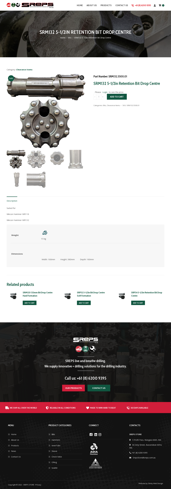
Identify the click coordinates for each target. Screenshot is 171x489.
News (13, 451)
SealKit (54, 468)
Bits (104, 105)
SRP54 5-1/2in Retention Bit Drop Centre (146, 294)
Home (13, 434)
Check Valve (57, 456)
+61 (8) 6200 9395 (143, 5)
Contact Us (16, 456)
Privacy (38, 485)
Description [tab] (12, 200)
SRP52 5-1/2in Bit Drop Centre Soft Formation (91, 294)
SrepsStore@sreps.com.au (144, 457)
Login (104, 92)
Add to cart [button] (30, 303)
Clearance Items (113, 105)
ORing (54, 462)
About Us (15, 440)
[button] (81, 77)
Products (15, 445)
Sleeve (54, 451)
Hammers (56, 440)
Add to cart (117, 96)
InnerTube (56, 445)
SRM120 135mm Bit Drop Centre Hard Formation (38, 294)
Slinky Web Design (155, 483)
